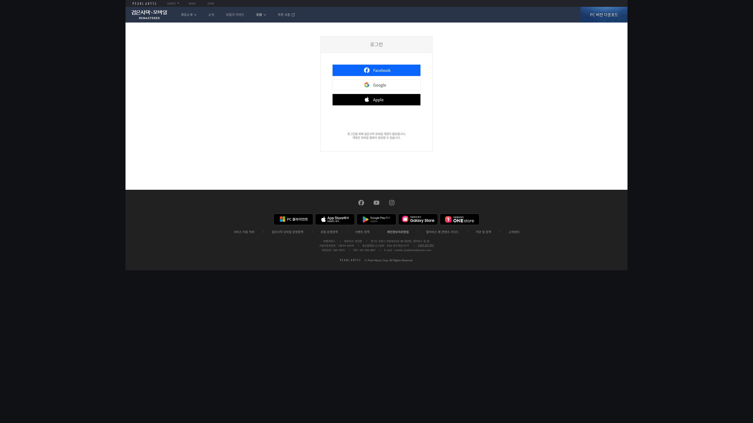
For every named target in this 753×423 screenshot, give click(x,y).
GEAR (210, 3)
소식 (211, 14)
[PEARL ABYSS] (144, 3)
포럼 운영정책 (329, 232)
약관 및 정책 (483, 232)
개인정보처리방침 (398, 232)
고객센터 (513, 232)
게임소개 (187, 14)
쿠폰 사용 (284, 14)
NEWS (192, 3)
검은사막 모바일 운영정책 (287, 232)
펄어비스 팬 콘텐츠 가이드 (442, 232)
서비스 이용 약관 (244, 232)
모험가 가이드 (235, 14)
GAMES (171, 3)
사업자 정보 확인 (426, 245)
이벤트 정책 (362, 232)
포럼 (259, 14)
